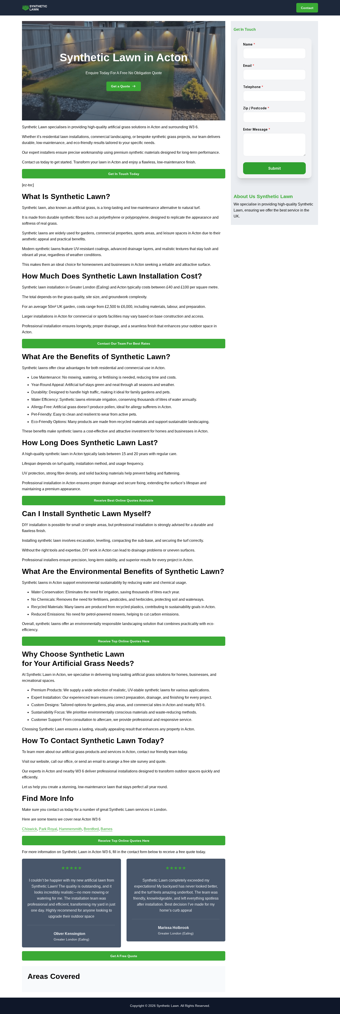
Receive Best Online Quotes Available (123, 500)
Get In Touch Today (123, 174)
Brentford (91, 829)
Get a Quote (120, 86)
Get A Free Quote (123, 956)
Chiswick (29, 829)
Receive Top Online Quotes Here (123, 641)
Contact (307, 8)
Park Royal (48, 829)
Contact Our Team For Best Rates (123, 343)
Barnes (106, 829)
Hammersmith (70, 829)
